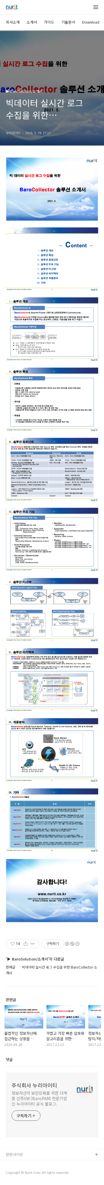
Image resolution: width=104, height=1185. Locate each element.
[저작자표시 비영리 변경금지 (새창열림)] (72, 943)
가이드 (49, 22)
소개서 (32, 22)
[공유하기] (25, 943)
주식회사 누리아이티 (34, 1085)
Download (90, 22)
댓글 (9, 1059)
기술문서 (68, 22)
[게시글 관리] (32, 943)
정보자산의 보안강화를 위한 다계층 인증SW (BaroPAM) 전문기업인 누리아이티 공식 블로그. (39, 1098)
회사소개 (13, 22)
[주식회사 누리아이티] (12, 7)
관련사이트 (14, 1154)
